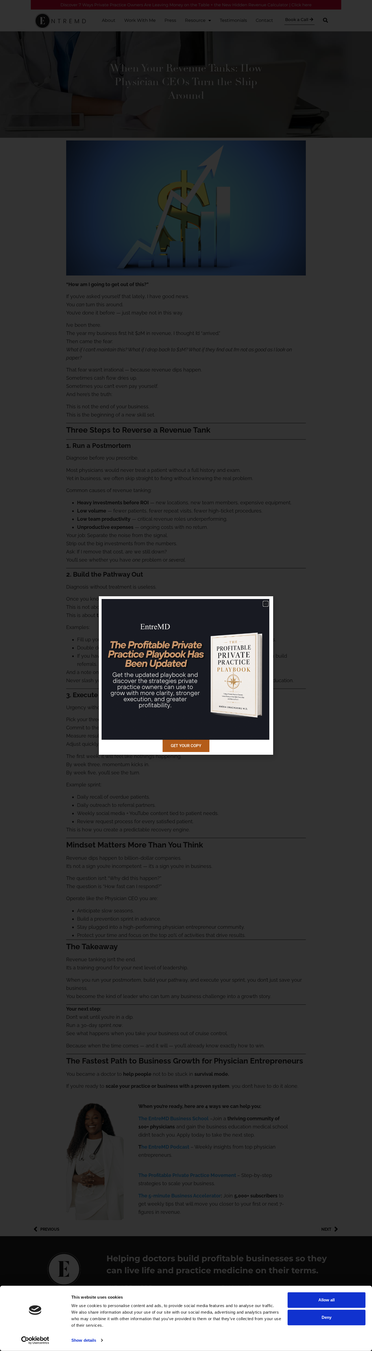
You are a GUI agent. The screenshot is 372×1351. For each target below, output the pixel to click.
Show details (83, 1340)
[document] (186, 675)
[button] (266, 604)
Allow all (326, 1300)
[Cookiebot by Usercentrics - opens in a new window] (35, 1340)
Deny (326, 1317)
